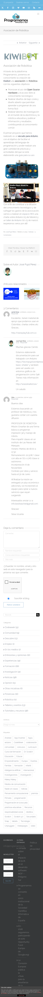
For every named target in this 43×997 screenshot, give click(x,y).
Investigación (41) (13, 672)
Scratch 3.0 (18, 817)
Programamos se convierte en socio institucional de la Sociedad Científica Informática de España (21, 903)
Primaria (8, 798)
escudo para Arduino (28, 136)
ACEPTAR (21, 995)
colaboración (31, 742)
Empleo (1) (9, 644)
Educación (9, 756)
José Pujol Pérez (11, 232)
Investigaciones (11, 775)
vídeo (33, 826)
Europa (25, 761)
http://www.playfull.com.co (23, 333)
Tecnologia (25, 821)
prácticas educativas (13, 807)
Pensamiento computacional (16, 793)
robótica (29, 812)
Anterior (22, 43)
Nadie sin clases (11, 789)
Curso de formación (13, 752)
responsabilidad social (14, 812)
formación (18, 766)
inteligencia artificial (12, 770)
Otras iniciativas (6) (13, 688)
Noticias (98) (11, 677)
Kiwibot (6, 81)
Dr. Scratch (28, 752)
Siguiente (33, 43)
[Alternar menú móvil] (38, 14)
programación (20, 798)
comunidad (9, 747)
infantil (28, 766)
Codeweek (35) (11, 627)
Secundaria (31, 817)
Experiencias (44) (12, 660)
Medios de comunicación (15, 784)
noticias (24, 789)
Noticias (31, 232)
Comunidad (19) (12, 633)
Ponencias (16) (11, 694)
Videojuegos (22, 826)
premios (34, 793)
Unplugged (9, 826)
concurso (21, 747)
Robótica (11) (11, 699)
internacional (29, 770)
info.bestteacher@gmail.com (24, 504)
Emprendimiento (12, 761)
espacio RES (28, 214)
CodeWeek (18, 742)
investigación (26, 775)
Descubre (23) (11, 638)
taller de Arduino (14, 220)
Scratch (8, 817)
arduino (8, 742)
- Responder (23, 342)
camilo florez (15, 312)
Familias (8, 766)
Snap (7, 821)
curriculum (32, 747)
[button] (5, 293)
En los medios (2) (13, 649)
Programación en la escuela (16, 803)
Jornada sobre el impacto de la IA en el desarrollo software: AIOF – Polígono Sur (21, 864)
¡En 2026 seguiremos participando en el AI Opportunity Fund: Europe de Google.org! (21, 940)
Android (8, 738)
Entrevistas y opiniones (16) (17, 655)
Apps (30, 738)
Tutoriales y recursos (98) (16, 710)
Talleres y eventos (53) (15, 705)
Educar (19, 756)
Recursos (28, 807)
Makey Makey (10, 779)
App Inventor (19, 738)
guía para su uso (26, 155)
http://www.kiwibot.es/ (26, 384)
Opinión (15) (10, 683)
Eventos (34, 761)
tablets (15, 821)
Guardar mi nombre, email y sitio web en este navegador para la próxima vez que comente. (19, 569)
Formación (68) (12, 666)
